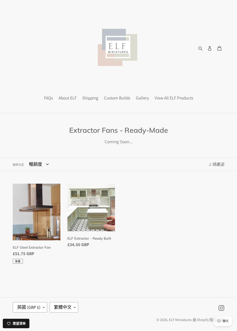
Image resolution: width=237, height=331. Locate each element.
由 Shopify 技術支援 (208, 319)
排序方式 (18, 165)
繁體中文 (63, 307)
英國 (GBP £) (29, 307)
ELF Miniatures (180, 319)
